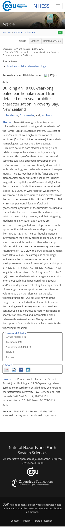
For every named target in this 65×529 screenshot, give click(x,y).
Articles (6, 32)
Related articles (52, 41)
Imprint (27, 520)
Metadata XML (14, 342)
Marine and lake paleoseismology (26, 66)
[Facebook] (21, 369)
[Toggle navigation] (58, 6)
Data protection (43, 520)
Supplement (13, 347)
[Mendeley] (6, 369)
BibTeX (10, 352)
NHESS (41, 5)
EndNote (11, 357)
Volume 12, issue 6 (24, 32)
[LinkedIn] (28, 369)
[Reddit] (14, 369)
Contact (15, 520)
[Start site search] (60, 33)
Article (22, 41)
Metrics (35, 41)
